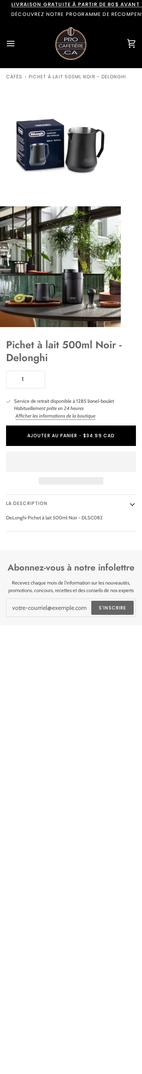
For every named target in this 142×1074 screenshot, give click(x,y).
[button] (71, 462)
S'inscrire (112, 608)
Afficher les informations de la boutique (55, 416)
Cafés (14, 76)
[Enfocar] (14, 192)
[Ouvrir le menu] (17, 43)
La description (26, 503)
